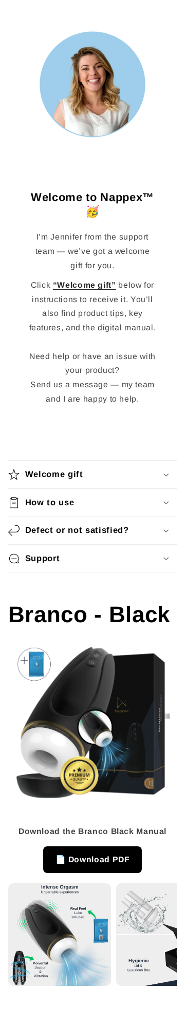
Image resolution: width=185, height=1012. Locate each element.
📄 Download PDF (92, 859)
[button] (92, 474)
